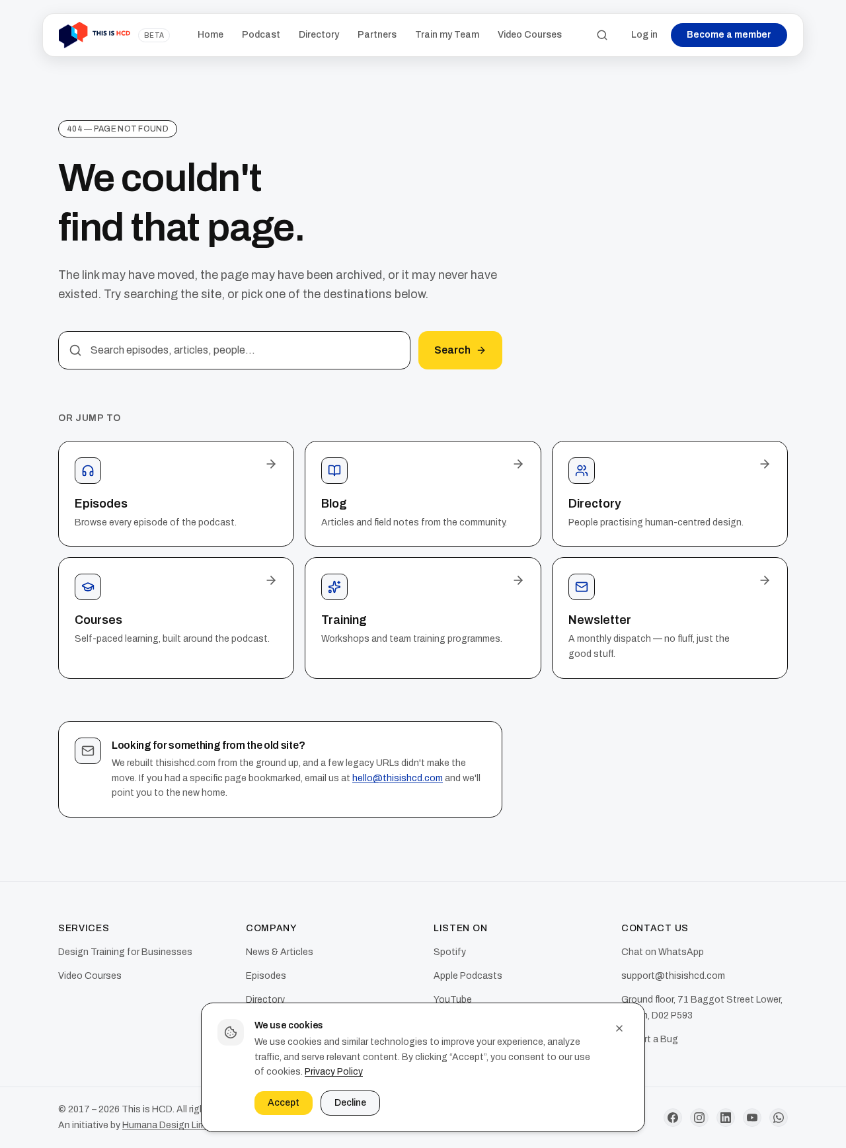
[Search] (602, 35)
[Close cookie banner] (619, 1028)
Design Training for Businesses (125, 952)
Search (452, 350)
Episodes (266, 976)
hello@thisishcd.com (397, 778)
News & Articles (279, 952)
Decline (350, 1103)
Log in (644, 35)
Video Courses (530, 35)
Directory (319, 35)
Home (210, 35)
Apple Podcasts (468, 976)
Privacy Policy (334, 1072)
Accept (283, 1103)
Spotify (450, 952)
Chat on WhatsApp (662, 952)
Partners (377, 35)
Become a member (729, 35)
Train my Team (447, 35)
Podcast (261, 35)
